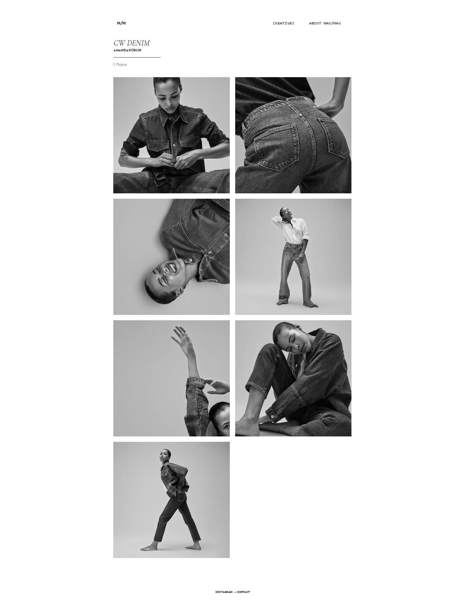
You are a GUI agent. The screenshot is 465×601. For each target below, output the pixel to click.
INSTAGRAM (223, 592)
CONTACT (243, 592)
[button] (233, 592)
